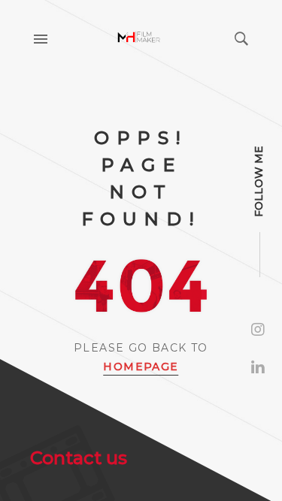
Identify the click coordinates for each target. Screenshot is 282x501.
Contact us (78, 458)
